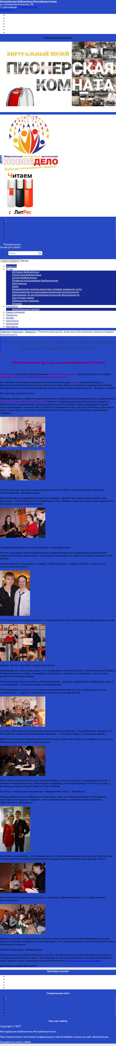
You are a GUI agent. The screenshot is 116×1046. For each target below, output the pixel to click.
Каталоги (12, 306)
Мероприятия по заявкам (22, 23)
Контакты (12, 326)
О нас (9, 269)
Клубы (10, 317)
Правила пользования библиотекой (35, 280)
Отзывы (11, 32)
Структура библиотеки (26, 274)
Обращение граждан (25, 300)
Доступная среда (23, 297)
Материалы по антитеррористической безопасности (45, 295)
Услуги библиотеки (24, 277)
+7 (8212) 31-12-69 (27, 7)
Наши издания (15, 312)
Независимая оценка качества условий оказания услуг (47, 289)
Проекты (11, 315)
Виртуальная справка (20, 15)
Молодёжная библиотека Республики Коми (28, 1)
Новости (11, 266)
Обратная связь (16, 29)
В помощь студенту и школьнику (27, 18)
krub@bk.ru (7, 10)
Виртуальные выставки (21, 21)
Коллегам (12, 323)
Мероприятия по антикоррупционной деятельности (45, 292)
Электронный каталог (26, 309)
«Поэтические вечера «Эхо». (84, 960)
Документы (19, 283)
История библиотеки (25, 272)
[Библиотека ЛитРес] (20, 215)
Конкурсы (12, 320)
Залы (15, 286)
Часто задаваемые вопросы (23, 26)
